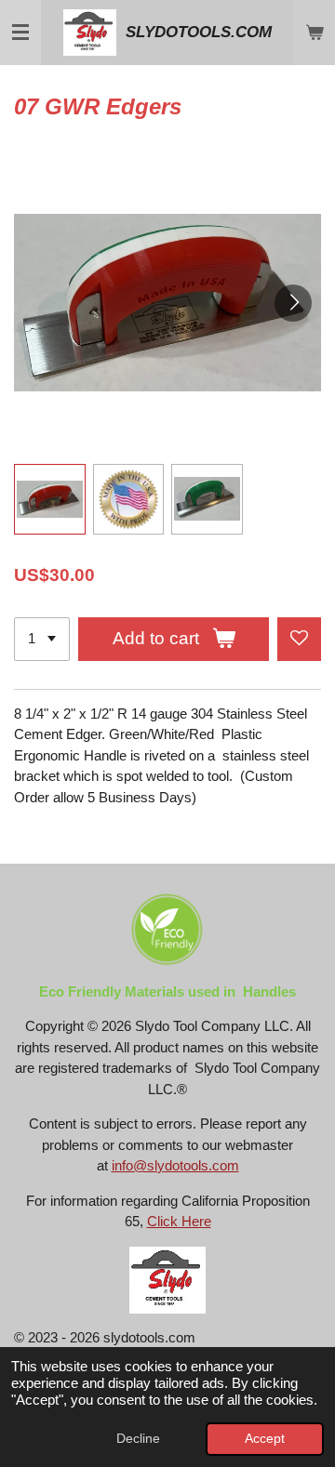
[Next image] (293, 303)
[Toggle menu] (20, 32)
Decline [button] (138, 1439)
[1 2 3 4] (42, 639)
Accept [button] (265, 1439)
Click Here (179, 1221)
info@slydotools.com (175, 1165)
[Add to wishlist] (299, 639)
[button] (50, 499)
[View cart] (314, 32)
